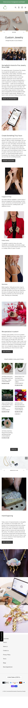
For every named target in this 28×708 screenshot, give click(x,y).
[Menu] (25, 7)
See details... (7, 351)
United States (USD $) (13, 677)
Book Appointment (7, 667)
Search (5, 642)
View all (14, 449)
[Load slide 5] (16, 470)
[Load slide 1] (12, 32)
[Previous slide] (4, 32)
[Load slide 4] (14, 470)
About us (5, 646)
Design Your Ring (8, 160)
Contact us (6, 650)
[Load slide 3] (15, 32)
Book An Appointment (10, 98)
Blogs (4, 663)
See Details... (7, 542)
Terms (4, 658)
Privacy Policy (6, 654)
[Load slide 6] (17, 470)
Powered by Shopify (21, 691)
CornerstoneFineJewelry (11, 691)
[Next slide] (24, 32)
